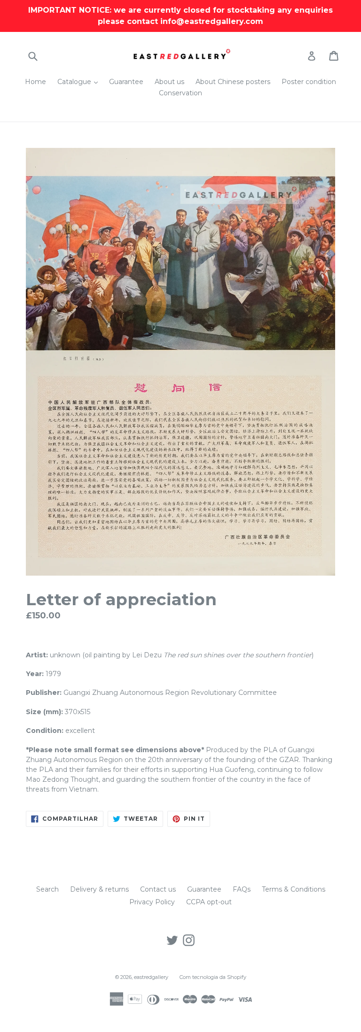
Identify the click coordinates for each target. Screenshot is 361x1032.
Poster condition (309, 81)
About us (169, 81)
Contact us (158, 889)
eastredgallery (151, 977)
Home (35, 81)
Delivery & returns (99, 889)
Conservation (180, 93)
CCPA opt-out (209, 902)
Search (47, 889)
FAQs (242, 889)
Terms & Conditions (293, 889)
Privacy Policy (152, 902)
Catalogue (79, 81)
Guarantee (126, 81)
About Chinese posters (233, 81)
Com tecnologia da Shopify (213, 977)
